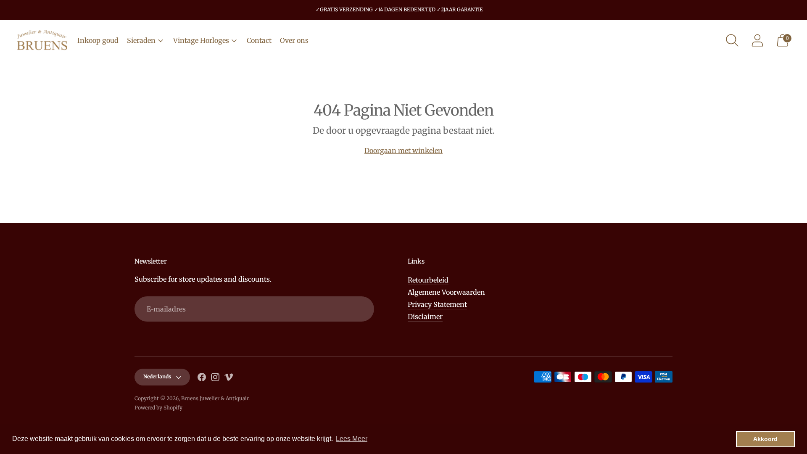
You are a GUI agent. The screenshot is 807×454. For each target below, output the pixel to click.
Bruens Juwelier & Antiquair (214, 398)
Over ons (294, 40)
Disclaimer (425, 316)
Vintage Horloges (201, 40)
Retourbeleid (428, 280)
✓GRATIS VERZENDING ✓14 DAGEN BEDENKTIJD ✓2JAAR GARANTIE (399, 9)
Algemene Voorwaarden (446, 292)
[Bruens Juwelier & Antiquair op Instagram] (215, 378)
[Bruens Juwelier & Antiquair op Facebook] (202, 378)
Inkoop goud (98, 40)
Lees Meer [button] (351, 438)
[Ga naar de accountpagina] (757, 40)
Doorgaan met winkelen (403, 150)
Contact (259, 40)
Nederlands (157, 376)
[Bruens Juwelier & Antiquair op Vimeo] (229, 378)
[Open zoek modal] (732, 40)
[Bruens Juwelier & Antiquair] (42, 40)
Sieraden (141, 40)
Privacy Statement (437, 304)
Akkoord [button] (765, 439)
